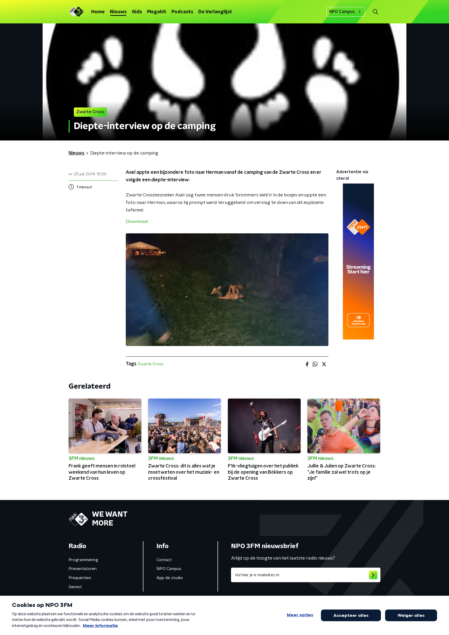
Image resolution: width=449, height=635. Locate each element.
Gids (137, 12)
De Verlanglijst (215, 12)
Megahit (156, 12)
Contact (164, 560)
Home (98, 12)
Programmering (83, 560)
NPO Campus (342, 12)
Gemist (75, 587)
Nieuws (118, 12)
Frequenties (80, 578)
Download (137, 221)
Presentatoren (83, 569)
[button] (375, 12)
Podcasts (182, 12)
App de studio (169, 578)
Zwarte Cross (150, 364)
